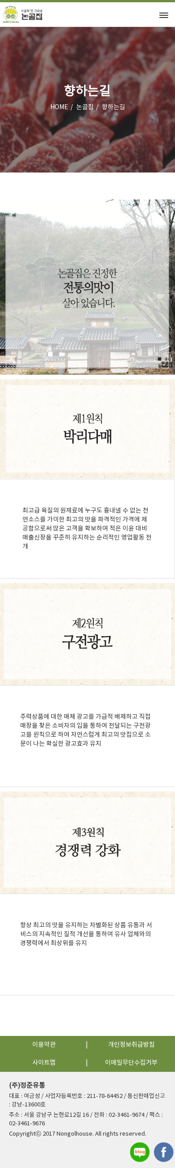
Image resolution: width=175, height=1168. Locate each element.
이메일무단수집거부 (131, 1062)
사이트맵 (44, 1062)
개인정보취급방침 (131, 1045)
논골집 (85, 107)
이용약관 (44, 1045)
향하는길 (113, 107)
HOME (59, 107)
